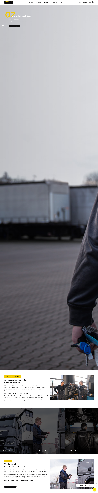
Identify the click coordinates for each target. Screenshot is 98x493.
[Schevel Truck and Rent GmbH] (8, 2)
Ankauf (61, 2)
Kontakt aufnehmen (85, 2)
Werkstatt (46, 2)
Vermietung (38, 2)
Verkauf (31, 2)
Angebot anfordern (9, 486)
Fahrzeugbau (54, 2)
